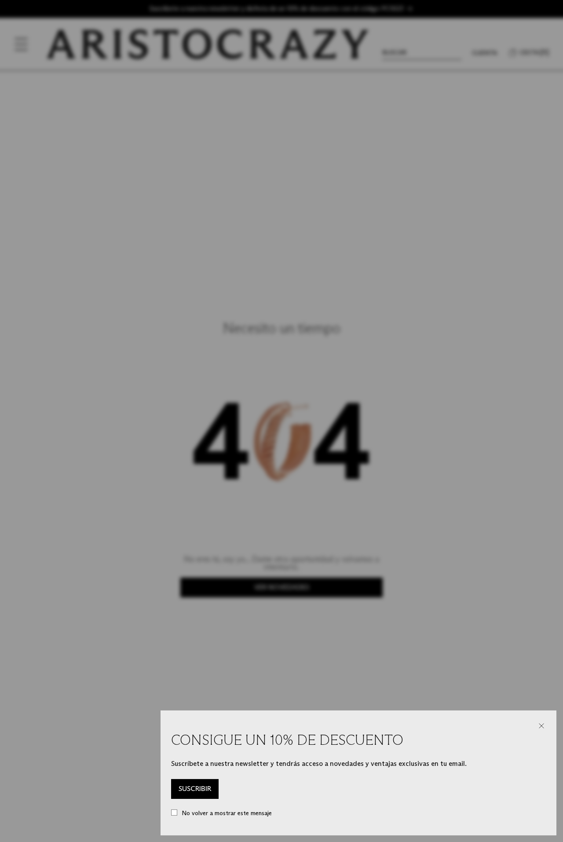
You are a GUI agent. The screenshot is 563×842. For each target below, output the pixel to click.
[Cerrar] (541, 726)
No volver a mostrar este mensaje (227, 813)
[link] (195, 789)
